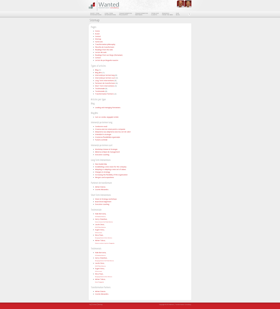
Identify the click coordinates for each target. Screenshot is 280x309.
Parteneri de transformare (105, 83)
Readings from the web (167, 14)
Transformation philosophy (125, 14)
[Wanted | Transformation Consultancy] (104, 5)
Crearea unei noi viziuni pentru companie (110, 129)
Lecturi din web (101, 52)
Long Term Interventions (110, 14)
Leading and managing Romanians (107, 107)
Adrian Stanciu (100, 187)
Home (97, 31)
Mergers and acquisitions (104, 177)
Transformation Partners (141, 14)
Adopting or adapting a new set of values (110, 169)
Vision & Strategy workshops (106, 199)
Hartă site (99, 42)
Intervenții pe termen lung (105, 75)
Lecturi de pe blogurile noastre (106, 60)
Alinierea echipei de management (107, 152)
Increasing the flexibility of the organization (111, 175)
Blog (96, 70)
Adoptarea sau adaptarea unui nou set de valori (113, 132)
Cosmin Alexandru (101, 189)
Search (189, 14)
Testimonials (100, 91)
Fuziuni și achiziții (101, 140)
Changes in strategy (102, 172)
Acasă (97, 34)
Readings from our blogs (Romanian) (108, 55)
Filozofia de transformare (104, 47)
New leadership (101, 164)
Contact (98, 36)
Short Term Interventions (95, 14)
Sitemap (98, 39)
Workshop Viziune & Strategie (106, 149)
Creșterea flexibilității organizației (107, 137)
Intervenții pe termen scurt (105, 78)
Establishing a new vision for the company (110, 167)
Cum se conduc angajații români (106, 117)
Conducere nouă (101, 126)
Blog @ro (98, 72)
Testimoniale (100, 88)
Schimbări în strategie (103, 134)
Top (90, 304)
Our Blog (178, 14)
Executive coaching (102, 154)
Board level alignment (103, 201)
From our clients (155, 14)
